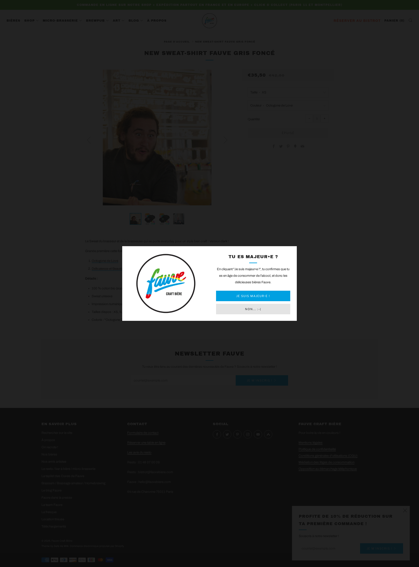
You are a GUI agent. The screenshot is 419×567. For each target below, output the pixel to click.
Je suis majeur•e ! (253, 296)
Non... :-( (253, 309)
